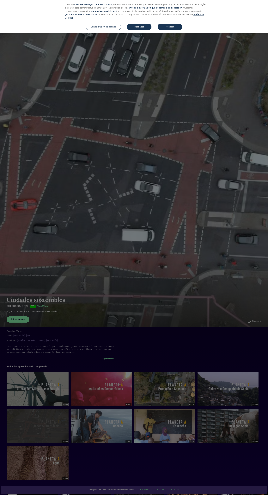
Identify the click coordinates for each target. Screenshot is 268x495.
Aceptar (170, 26)
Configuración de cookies (103, 26)
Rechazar (139, 26)
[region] (134, 16)
